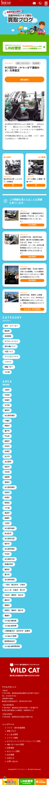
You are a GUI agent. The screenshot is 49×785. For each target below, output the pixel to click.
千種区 (7, 421)
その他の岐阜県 (10, 626)
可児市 (7, 554)
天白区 (7, 472)
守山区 (7, 436)
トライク (8, 362)
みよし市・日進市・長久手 (15, 590)
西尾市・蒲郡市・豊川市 (14, 610)
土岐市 (7, 390)
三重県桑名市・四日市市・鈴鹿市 (17, 631)
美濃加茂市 (9, 564)
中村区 (7, 395)
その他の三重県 (10, 636)
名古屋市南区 (10, 528)
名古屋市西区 (10, 580)
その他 (7, 372)
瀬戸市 (7, 431)
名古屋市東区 (10, 549)
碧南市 (7, 441)
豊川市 (7, 575)
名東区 (7, 451)
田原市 (7, 492)
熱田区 (7, 569)
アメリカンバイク (11, 357)
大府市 (7, 523)
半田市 (7, 446)
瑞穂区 (7, 518)
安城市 (7, 400)
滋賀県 (7, 477)
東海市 (7, 482)
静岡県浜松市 (10, 641)
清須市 (7, 513)
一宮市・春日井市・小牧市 (15, 585)
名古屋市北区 (10, 539)
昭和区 (7, 503)
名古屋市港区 (10, 415)
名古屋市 (36, 63)
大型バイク (9, 351)
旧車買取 (8, 336)
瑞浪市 (7, 410)
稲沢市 (7, 544)
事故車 (7, 331)
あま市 (7, 456)
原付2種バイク (10, 346)
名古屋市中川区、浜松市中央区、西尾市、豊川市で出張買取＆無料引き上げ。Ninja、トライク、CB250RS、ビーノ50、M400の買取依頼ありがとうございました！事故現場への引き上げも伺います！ (32, 245)
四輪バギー (9, 367)
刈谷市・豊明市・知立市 (14, 595)
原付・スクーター (23, 63)
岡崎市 (7, 605)
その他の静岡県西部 (12, 646)
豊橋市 (7, 616)
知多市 (7, 467)
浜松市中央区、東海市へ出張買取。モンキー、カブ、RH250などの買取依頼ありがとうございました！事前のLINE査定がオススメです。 (32, 300)
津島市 (7, 426)
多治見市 (8, 533)
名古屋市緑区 (10, 487)
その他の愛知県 (10, 621)
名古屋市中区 (10, 559)
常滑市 (7, 497)
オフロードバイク (11, 341)
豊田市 (7, 600)
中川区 (7, 405)
